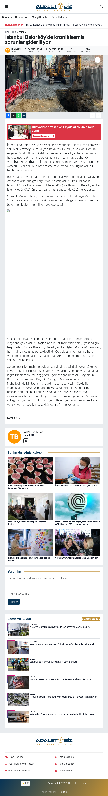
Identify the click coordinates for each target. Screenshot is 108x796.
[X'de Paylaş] (13, 115)
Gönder (14, 601)
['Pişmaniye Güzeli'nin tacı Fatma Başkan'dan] (78, 542)
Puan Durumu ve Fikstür (21, 763)
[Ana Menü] (6, 6)
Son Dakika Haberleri (19, 770)
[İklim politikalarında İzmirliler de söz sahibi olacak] (30, 542)
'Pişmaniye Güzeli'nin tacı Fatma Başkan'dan (76, 558)
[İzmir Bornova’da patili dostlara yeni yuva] (78, 470)
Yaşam (22, 32)
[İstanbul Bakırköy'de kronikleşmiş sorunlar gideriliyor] (54, 83)
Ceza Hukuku (59, 17)
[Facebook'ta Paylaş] (8, 115)
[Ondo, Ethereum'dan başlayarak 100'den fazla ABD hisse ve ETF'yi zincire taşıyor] (78, 506)
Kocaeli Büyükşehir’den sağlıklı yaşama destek (27, 522)
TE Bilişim (62, 792)
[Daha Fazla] (24, 115)
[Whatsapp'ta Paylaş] (18, 115)
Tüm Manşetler (66, 763)
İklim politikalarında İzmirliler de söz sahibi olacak (29, 559)
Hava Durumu (16, 757)
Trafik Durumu (66, 757)
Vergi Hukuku (40, 17)
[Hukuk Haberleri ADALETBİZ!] (53, 6)
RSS (26, 783)
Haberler (10, 32)
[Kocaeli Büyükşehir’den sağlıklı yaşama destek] (30, 506)
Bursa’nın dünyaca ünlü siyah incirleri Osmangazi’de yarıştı (26, 486)
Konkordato (22, 17)
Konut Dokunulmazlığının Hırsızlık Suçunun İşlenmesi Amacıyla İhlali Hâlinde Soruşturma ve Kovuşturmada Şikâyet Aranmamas (64, 24)
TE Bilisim (28, 434)
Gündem (7, 17)
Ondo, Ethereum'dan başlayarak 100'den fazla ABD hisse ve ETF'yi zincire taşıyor (77, 522)
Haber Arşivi (65, 770)
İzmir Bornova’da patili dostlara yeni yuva (76, 485)
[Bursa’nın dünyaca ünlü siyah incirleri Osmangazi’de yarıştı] (30, 470)
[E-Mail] (25, 440)
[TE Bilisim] (14, 436)
